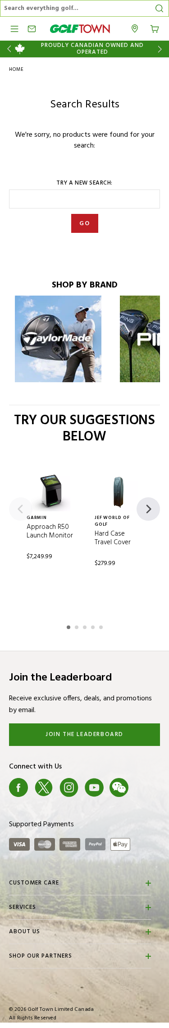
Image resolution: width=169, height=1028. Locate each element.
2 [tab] (77, 625)
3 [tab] (85, 625)
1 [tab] (69, 625)
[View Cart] (154, 28)
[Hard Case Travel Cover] (118, 491)
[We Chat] (119, 787)
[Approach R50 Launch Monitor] (50, 491)
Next (161, 49)
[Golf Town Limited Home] (80, 28)
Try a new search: (84, 183)
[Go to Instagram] (68, 787)
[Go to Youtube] (94, 787)
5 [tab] (102, 625)
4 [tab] (93, 625)
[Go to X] (43, 787)
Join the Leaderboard (84, 734)
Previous (7, 49)
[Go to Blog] (144, 787)
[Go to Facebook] (18, 787)
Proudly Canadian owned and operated (92, 49)
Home (16, 69)
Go (84, 223)
